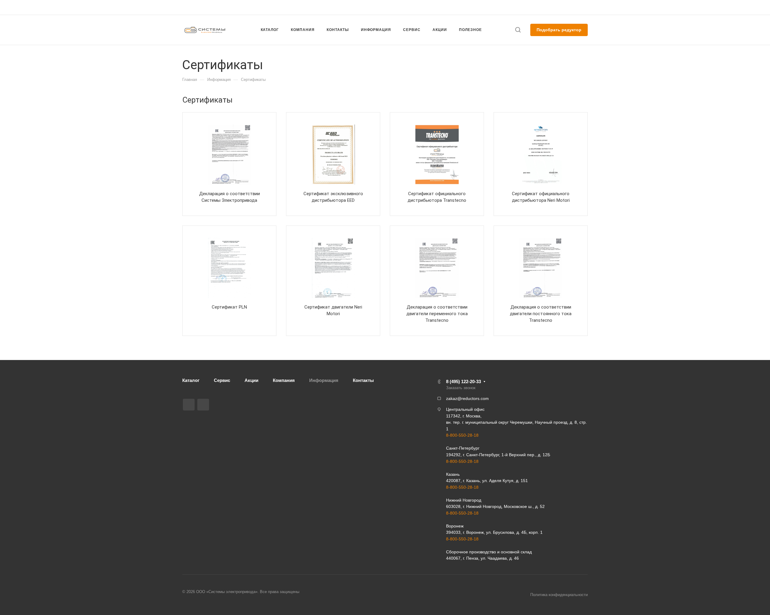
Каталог (190, 380)
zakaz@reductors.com (382, 7)
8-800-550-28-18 (462, 435)
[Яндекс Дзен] (203, 405)
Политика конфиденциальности (559, 594)
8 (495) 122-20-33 (530, 7)
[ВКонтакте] (189, 405)
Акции (251, 380)
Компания (284, 380)
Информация (323, 380)
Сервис (222, 380)
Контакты (363, 380)
